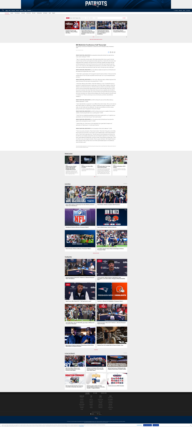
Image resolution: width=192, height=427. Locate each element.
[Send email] (112, 52)
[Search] (174, 10)
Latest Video (81, 399)
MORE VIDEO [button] (96, 349)
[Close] (190, 425)
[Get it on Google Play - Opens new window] (99, 414)
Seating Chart (100, 404)
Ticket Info (100, 397)
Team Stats (91, 402)
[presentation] (126, 37)
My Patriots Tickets (100, 399)
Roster (91, 397)
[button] (93, 36)
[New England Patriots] (96, 418)
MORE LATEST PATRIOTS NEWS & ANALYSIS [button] (96, 39)
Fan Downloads (110, 402)
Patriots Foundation (81, 404)
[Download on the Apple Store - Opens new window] (92, 414)
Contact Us (110, 409)
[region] (96, 425)
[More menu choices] (32, 10)
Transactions (91, 404)
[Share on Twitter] (110, 52)
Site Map (82, 409)
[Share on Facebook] (108, 52)
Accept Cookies (155, 425)
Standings (91, 407)
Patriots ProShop (110, 397)
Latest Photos (82, 402)
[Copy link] (114, 52)
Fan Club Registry (110, 399)
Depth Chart (91, 399)
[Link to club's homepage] (3, 10)
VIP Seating (100, 402)
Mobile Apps (110, 404)
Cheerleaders (82, 407)
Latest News (81, 397)
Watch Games (100, 407)
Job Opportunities (110, 407)
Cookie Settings (139, 425)
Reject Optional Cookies (147, 425)
